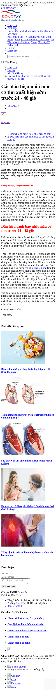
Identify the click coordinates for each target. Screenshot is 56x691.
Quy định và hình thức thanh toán (25, 624)
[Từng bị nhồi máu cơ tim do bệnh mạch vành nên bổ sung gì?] (23, 546)
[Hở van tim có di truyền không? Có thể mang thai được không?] (23, 500)
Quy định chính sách (25, 31)
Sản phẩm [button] (12, 34)
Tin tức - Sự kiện (44, 31)
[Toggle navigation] (23, 20)
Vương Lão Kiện (23, 39)
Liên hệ (11, 48)
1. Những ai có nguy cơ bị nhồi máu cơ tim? (29, 134)
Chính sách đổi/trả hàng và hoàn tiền (27, 630)
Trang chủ (12, 25)
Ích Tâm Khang (15, 36)
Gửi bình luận (8, 586)
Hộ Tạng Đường (32, 36)
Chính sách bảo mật (18, 636)
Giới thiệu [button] (12, 28)
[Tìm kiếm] (38, 57)
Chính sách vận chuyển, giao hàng (25, 618)
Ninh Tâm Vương (41, 39)
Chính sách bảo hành (18, 642)
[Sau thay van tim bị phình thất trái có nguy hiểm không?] (23, 454)
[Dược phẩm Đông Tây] (11, 20)
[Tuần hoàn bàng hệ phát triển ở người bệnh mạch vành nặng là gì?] (23, 408)
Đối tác (11, 31)
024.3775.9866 (8, 8)
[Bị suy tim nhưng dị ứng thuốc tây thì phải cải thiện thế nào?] (23, 363)
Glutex (34, 42)
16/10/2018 (13, 105)
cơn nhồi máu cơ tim (35, 268)
